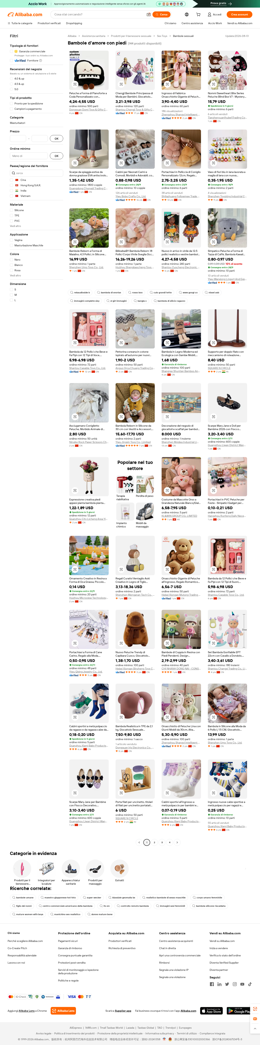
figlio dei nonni (24, 906)
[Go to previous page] (139, 842)
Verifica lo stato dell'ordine (225, 955)
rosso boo (137, 292)
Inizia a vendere (219, 948)
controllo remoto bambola (135, 906)
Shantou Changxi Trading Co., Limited (227, 668)
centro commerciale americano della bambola (68, 906)
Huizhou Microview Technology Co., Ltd (89, 597)
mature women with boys (29, 914)
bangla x (142, 301)
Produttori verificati (120, 940)
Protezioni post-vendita (71, 962)
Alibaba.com (188, 1010)
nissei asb (214, 292)
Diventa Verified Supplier (224, 962)
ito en (107, 906)
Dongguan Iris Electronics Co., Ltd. (135, 747)
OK (56, 138)
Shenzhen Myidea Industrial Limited (181, 442)
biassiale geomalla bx (123, 897)
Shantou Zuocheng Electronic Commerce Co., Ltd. (181, 267)
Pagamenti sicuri (68, 940)
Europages (185, 1027)
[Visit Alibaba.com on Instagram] (234, 984)
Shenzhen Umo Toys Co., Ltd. (86, 267)
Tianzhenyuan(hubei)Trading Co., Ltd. (227, 117)
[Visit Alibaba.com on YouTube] (242, 984)
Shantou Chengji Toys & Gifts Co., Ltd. (135, 109)
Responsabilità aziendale (22, 955)
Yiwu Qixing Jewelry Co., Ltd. (85, 671)
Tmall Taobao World (111, 1027)
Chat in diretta (167, 948)
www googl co (190, 292)
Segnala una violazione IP (174, 969)
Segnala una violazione (172, 977)
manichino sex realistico (67, 914)
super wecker (94, 897)
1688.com (91, 1027)
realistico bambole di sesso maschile (166, 897)
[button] (148, 14)
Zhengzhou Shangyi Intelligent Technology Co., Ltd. (181, 114)
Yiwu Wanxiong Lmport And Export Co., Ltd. (227, 279)
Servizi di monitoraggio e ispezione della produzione (78, 971)
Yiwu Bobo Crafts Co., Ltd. (131, 196)
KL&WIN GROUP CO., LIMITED (179, 515)
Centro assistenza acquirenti (176, 940)
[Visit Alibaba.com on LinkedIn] (219, 984)
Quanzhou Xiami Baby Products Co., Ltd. (89, 745)
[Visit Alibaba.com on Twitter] (227, 984)
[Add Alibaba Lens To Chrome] (63, 1011)
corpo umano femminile (209, 897)
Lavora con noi (16, 962)
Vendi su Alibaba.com (222, 940)
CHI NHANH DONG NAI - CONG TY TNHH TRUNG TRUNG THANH (181, 668)
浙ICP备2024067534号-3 (227, 1039)
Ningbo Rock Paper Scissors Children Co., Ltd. (89, 442)
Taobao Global (145, 1027)
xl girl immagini (118, 301)
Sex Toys (162, 35)
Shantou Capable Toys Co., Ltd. (87, 368)
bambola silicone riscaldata (211, 906)
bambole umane (24, 897)
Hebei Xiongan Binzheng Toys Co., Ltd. (135, 668)
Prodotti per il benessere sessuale (131, 35)
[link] (255, 1009)
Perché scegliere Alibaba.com (25, 940)
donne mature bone (101, 914)
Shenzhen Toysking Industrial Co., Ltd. (227, 196)
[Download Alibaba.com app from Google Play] (239, 1011)
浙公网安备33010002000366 (192, 1039)
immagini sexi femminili (172, 906)
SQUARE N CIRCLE (219, 368)
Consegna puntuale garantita (75, 955)
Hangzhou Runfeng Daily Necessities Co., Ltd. (227, 515)
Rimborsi (164, 962)
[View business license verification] (164, 1039)
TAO (159, 1027)
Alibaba (72, 35)
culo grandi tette (163, 292)
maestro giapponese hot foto (60, 897)
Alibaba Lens (27, 1010)
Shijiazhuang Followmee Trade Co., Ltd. (181, 196)
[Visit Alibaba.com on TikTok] (250, 984)
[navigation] (36, 439)
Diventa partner (219, 969)
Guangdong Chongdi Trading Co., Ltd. (89, 188)
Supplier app (123, 1010)
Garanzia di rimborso (70, 948)
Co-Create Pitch (17, 948)
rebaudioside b (82, 292)
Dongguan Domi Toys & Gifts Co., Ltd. (89, 109)
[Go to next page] (177, 842)
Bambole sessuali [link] (183, 35)
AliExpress (76, 1027)
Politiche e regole (68, 980)
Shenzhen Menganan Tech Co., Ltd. (135, 594)
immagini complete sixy (86, 301)
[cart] (199, 15)
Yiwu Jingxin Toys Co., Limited (133, 442)
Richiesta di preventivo (122, 948)
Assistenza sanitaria (93, 35)
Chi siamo (14, 932)
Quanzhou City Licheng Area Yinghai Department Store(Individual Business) (89, 518)
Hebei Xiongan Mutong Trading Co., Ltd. (181, 594)
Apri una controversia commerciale (180, 955)
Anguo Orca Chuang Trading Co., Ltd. (135, 368)
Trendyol (170, 1027)
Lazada (130, 1027)
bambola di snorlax (111, 292)
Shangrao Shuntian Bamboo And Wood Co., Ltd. (181, 371)
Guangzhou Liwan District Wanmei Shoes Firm (227, 445)
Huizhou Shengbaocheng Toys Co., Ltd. (135, 267)
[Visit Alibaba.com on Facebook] (212, 984)
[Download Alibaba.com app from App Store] (211, 1011)
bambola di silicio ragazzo (171, 301)
